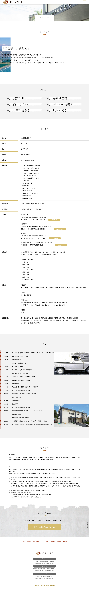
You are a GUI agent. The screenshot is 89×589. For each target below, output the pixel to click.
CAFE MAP (61, 245)
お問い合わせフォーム (47, 527)
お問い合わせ (36, 541)
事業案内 (53, 541)
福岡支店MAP (60, 229)
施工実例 (59, 541)
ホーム (23, 541)
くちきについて (45, 541)
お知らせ (29, 541)
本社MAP (54, 220)
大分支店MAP (55, 238)
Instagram (87, 525)
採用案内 (65, 541)
